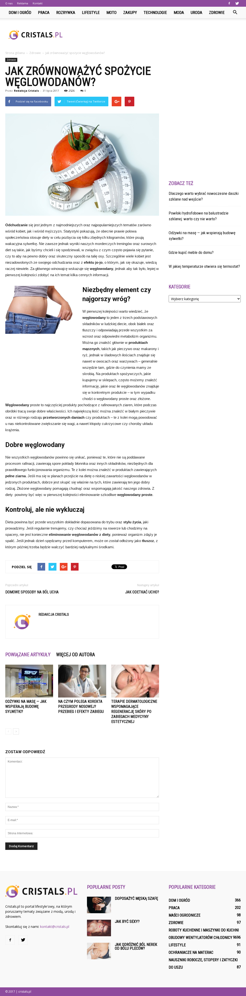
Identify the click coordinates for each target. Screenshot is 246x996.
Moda (179, 12)
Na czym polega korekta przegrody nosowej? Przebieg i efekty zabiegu (81, 706)
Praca (43, 12)
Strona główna (15, 53)
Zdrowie (217, 12)
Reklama (22, 3)
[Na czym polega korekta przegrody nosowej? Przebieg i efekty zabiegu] (82, 681)
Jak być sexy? (127, 921)
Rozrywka (65, 12)
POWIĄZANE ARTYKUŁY (27, 654)
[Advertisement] (153, 35)
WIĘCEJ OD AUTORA (75, 654)
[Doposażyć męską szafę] (99, 905)
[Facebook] (229, 3)
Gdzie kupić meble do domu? (191, 252)
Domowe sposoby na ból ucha (32, 592)
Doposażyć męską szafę (136, 898)
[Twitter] (237, 3)
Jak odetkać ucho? (142, 592)
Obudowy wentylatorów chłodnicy (200, 937)
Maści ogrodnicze (184, 915)
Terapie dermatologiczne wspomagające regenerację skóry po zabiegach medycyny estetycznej (134, 711)
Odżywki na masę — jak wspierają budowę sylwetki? (25, 706)
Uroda (196, 12)
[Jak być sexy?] (99, 928)
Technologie (155, 12)
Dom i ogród (20, 12)
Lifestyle (91, 12)
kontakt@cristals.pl (54, 926)
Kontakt (38, 3)
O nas (8, 3)
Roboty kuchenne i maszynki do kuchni (204, 930)
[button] (235, 12)
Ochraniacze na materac (191, 952)
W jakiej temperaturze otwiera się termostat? (204, 266)
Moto (111, 12)
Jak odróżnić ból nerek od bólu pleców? (136, 946)
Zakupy (130, 12)
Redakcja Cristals (26, 90)
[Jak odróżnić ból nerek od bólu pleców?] (99, 951)
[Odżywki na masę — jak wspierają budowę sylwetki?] (29, 681)
